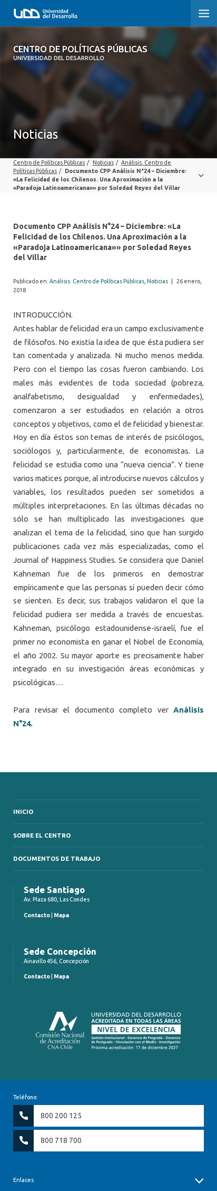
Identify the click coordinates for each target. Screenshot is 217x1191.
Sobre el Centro (42, 835)
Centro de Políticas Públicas (80, 52)
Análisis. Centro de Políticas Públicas (97, 281)
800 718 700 (61, 1140)
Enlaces (23, 1180)
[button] (204, 13)
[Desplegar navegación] (108, 175)
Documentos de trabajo (56, 858)
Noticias (157, 281)
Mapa (61, 915)
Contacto (37, 915)
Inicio (23, 811)
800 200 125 (61, 1115)
